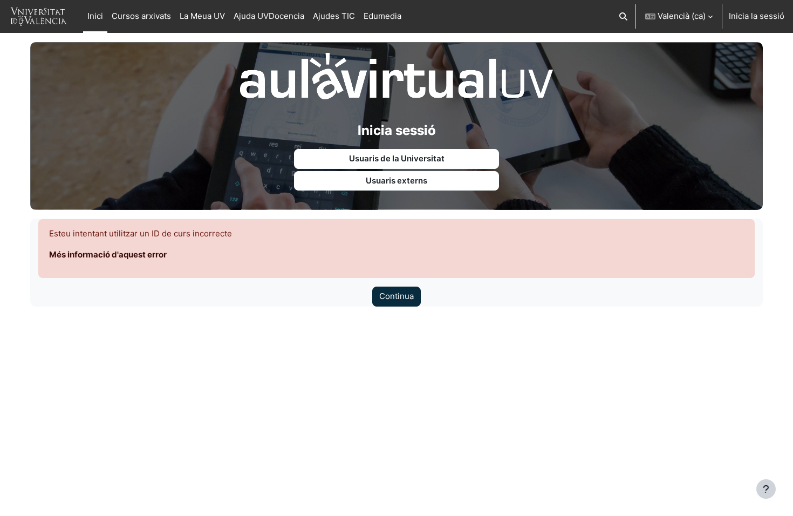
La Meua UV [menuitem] (202, 16)
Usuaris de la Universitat (397, 158)
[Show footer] (766, 489)
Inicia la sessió (756, 16)
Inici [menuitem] (95, 16)
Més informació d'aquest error (108, 254)
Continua (396, 296)
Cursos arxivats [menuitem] (141, 16)
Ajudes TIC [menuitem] (334, 16)
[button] (624, 16)
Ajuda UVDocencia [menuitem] (269, 16)
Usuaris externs (396, 180)
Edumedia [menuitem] (382, 16)
